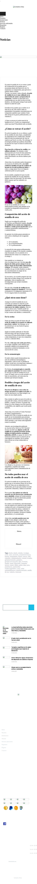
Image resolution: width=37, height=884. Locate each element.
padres (21, 565)
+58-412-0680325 (4, 768)
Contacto (2, 28)
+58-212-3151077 (4, 765)
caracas (25, 556)
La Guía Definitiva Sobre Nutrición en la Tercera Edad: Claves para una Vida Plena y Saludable (22, 629)
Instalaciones (4, 20)
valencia (12, 572)
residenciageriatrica (10, 568)
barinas (7, 556)
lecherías (24, 561)
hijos (20, 561)
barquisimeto (14, 556)
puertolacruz (8, 567)
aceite (6, 555)
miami (12, 565)
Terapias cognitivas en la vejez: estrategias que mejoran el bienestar (21, 649)
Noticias (2, 21)
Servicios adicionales (6, 23)
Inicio (1, 16)
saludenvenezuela (21, 570)
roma (18, 568)
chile (29, 556)
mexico (7, 565)
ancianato (15, 555)
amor (10, 555)
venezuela (18, 572)
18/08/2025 (14, 642)
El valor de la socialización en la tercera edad (21, 639)
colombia (7, 558)
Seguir (4, 830)
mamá (11, 563)
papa (24, 565)
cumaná (24, 558)
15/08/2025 (14, 653)
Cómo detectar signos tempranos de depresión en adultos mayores (22, 658)
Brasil (20, 556)
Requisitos (3, 25)
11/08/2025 (14, 671)
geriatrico (19, 560)
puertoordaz (16, 567)
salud (22, 568)
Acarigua (26, 553)
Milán (16, 565)
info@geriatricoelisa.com (16, 771)
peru (28, 565)
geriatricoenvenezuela (11, 561)
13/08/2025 (14, 662)
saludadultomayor (10, 570)
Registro (2, 27)
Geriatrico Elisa (18, 878)
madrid (7, 563)
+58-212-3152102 (4, 767)
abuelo (15, 553)
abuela (11, 553)
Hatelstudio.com (12, 861)
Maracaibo (17, 563)
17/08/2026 (14, 633)
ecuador (29, 558)
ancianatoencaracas (25, 555)
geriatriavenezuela (10, 560)
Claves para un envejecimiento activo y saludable (21, 668)
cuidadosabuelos (16, 558)
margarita (24, 563)
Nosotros (2, 18)
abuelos (20, 553)
